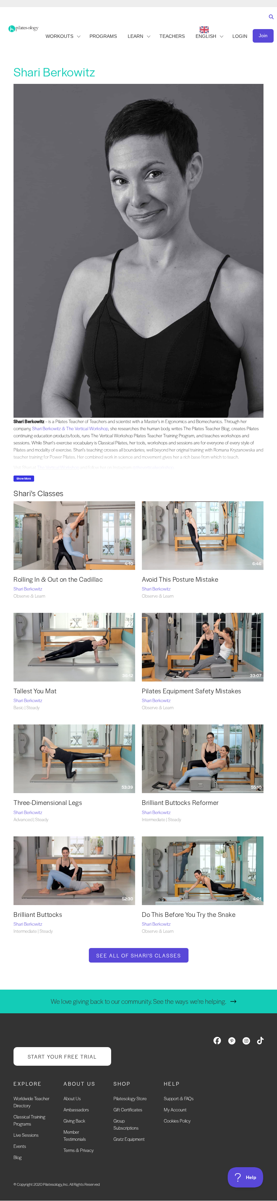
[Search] (270, 23)
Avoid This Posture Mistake (180, 579)
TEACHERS (172, 36)
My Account (175, 1110)
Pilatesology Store (130, 1098)
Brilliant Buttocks (38, 914)
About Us (72, 1098)
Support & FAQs (179, 1098)
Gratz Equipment (129, 1139)
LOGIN (239, 36)
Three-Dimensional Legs (48, 802)
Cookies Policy (177, 1121)
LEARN (135, 36)
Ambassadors (76, 1110)
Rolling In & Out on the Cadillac (59, 579)
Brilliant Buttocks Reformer (180, 802)
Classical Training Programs (29, 1120)
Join (263, 35)
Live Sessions (26, 1135)
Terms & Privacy (79, 1150)
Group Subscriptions (126, 1124)
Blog (18, 1157)
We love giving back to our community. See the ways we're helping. (138, 1001)
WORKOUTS (59, 36)
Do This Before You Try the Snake (188, 914)
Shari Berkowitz (28, 588)
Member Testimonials (75, 1135)
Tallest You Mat (35, 690)
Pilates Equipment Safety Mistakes (192, 690)
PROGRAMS (103, 36)
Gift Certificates (128, 1110)
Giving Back (74, 1121)
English (206, 36)
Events (20, 1146)
